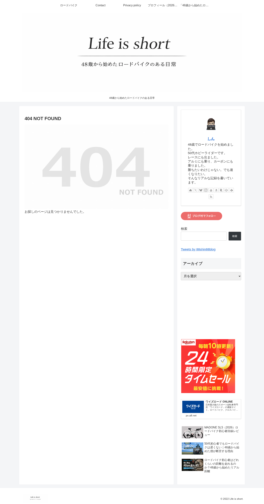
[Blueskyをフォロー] (200, 190)
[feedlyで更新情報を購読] (231, 190)
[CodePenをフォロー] (226, 190)
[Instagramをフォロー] (205, 190)
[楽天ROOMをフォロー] (221, 190)
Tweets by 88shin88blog (198, 249)
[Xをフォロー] (195, 190)
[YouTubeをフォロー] (211, 190)
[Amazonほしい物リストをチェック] (216, 190)
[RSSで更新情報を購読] (211, 196)
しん (211, 139)
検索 (184, 229)
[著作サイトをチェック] (190, 190)
